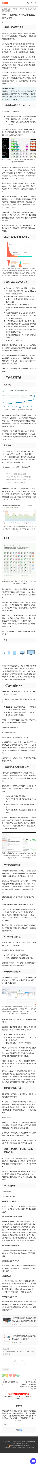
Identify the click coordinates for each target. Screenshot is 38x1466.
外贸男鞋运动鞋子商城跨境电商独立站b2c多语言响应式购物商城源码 (24, 1319)
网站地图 (29, 1441)
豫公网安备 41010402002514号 (20, 1445)
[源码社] (5, 3)
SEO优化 (14, 9)
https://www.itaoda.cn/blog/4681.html (16, 1351)
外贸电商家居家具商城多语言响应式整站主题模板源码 (24, 1337)
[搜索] (28, 3)
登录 (20, 1430)
